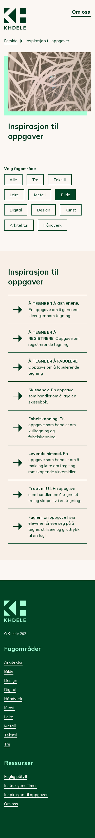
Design (43, 209)
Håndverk (52, 225)
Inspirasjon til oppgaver (26, 794)
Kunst (70, 209)
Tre (35, 179)
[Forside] (15, 19)
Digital (16, 209)
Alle (13, 179)
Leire (14, 194)
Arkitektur (19, 225)
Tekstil (59, 179)
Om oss (81, 12)
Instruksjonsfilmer (20, 785)
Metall (40, 194)
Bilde (65, 194)
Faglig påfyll (15, 776)
